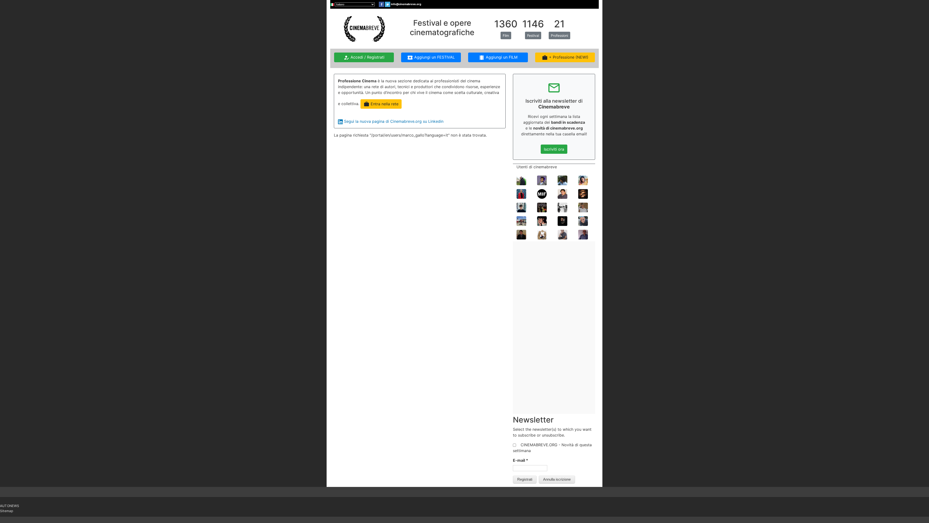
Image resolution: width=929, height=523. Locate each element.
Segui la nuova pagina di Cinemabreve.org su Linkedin (393, 121)
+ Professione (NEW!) (565, 58)
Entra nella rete (381, 104)
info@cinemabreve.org (406, 4)
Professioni (559, 35)
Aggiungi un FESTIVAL (431, 58)
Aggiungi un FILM (498, 58)
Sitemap (6, 511)
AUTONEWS (9, 506)
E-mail (520, 460)
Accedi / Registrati (364, 58)
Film (506, 35)
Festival (533, 35)
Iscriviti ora (554, 149)
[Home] (364, 28)
